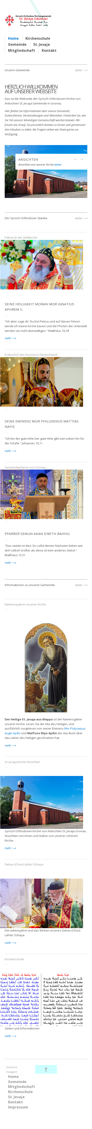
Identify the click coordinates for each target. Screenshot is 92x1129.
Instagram (11, 1071)
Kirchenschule (37, 38)
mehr (8, 338)
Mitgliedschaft (21, 50)
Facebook (11, 1067)
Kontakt (49, 50)
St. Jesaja (41, 44)
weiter (78, 70)
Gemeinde (17, 44)
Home (13, 38)
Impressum (18, 1107)
